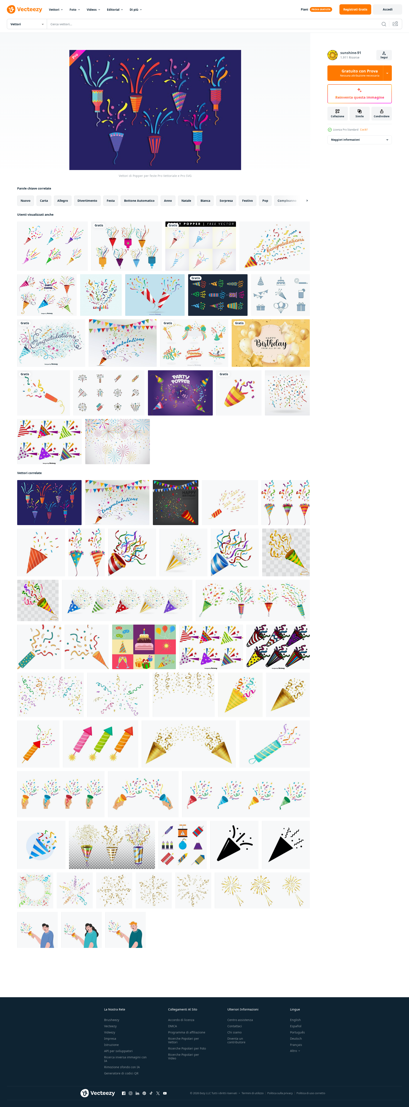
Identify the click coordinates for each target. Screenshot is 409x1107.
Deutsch (296, 1038)
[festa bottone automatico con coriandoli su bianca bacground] (38, 744)
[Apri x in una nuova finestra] (158, 1093)
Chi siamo (234, 1032)
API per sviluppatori (118, 1051)
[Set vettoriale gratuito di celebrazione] (194, 343)
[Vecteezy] (24, 9)
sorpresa (226, 201)
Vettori (54, 10)
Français (296, 1045)
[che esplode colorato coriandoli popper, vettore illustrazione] (286, 552)
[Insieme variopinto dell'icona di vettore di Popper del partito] (278, 647)
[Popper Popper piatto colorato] (155, 295)
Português (297, 1032)
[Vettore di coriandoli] (287, 393)
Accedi (387, 9)
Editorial (113, 10)
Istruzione (111, 1045)
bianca (205, 201)
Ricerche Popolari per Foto (187, 1048)
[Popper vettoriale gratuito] (52, 246)
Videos (92, 10)
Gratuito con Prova (359, 73)
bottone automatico (139, 201)
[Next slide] (303, 201)
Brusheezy (111, 1020)
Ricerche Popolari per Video (183, 1056)
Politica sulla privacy (280, 1093)
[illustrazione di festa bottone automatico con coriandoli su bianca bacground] (240, 695)
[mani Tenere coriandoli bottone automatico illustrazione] (61, 794)
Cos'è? (364, 129)
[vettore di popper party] (126, 246)
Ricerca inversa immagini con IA (125, 1059)
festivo (247, 201)
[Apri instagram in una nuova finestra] (130, 1093)
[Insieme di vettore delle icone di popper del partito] (49, 441)
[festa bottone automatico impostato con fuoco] (100, 744)
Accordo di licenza (181, 1020)
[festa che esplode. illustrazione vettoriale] (41, 552)
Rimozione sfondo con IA (122, 1067)
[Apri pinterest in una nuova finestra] (144, 1093)
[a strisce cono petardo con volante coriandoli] (87, 647)
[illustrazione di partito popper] (286, 502)
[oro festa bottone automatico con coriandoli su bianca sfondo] (288, 695)
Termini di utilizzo (253, 1093)
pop (265, 201)
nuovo (25, 201)
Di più (134, 10)
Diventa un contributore (236, 1040)
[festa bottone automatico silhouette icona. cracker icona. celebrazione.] (234, 845)
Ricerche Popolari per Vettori (183, 1040)
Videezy (109, 1032)
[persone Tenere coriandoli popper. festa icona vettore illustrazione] (37, 930)
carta (44, 201)
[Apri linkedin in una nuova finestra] (137, 1093)
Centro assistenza (240, 1020)
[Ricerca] (383, 24)
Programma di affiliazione (186, 1032)
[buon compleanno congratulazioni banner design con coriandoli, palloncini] (271, 343)
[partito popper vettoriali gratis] (200, 246)
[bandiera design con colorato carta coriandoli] (35, 890)
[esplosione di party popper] (274, 246)
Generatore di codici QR (121, 1073)
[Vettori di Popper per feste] (49, 502)
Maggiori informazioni (345, 140)
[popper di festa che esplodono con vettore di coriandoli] (239, 393)
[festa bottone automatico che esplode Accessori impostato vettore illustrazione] (112, 845)
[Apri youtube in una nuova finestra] (165, 1093)
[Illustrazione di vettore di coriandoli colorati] (101, 295)
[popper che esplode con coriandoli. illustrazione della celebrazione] (230, 502)
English (295, 1020)
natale (186, 201)
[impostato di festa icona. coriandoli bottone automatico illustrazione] (246, 794)
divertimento (87, 201)
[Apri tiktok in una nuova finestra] (151, 1093)
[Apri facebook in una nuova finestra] (123, 1093)
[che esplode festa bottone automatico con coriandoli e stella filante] (183, 552)
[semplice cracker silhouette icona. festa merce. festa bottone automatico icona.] (286, 845)
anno (168, 201)
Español (295, 1026)
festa (111, 201)
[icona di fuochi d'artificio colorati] (108, 393)
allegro (62, 201)
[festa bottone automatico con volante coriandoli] (39, 647)
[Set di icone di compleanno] (280, 295)
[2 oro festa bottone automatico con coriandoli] (189, 744)
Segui (384, 57)
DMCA (172, 1026)
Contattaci (234, 1026)
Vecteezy (110, 1026)
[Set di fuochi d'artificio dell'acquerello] (117, 441)
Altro (293, 1051)
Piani (304, 9)
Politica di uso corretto (310, 1093)
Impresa (110, 1038)
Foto (73, 10)
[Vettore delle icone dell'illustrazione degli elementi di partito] (144, 647)
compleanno (287, 201)
